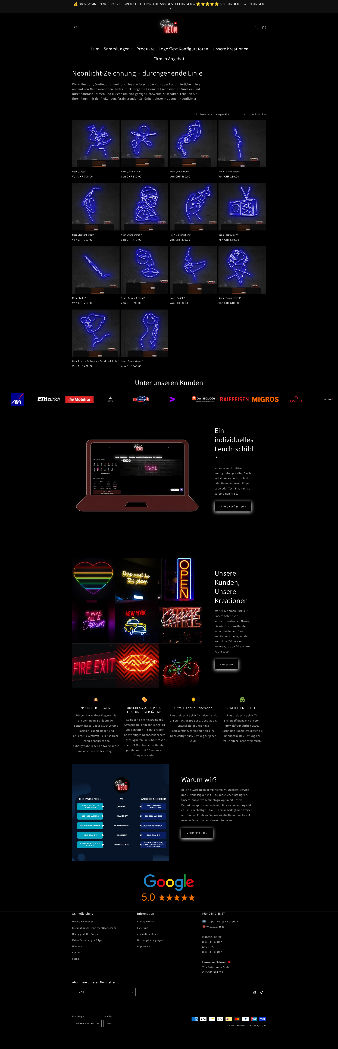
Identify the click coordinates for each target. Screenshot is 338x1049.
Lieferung (142, 927)
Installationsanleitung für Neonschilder (94, 927)
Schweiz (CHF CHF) (85, 1023)
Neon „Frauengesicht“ (229, 298)
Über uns (77, 946)
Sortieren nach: (204, 114)
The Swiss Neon (242, 1026)
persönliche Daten (147, 934)
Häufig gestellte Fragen (85, 934)
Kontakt (76, 952)
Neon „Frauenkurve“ (180, 171)
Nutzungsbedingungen (150, 940)
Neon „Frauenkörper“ (229, 171)
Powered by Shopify (257, 1026)
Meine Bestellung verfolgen (87, 940)
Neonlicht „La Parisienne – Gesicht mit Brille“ (95, 361)
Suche (75, 958)
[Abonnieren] (131, 992)
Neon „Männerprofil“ (131, 234)
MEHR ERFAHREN (197, 833)
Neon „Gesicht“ (177, 298)
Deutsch (111, 1023)
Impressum (143, 946)
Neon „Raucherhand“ (181, 234)
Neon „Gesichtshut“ (131, 171)
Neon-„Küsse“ (79, 171)
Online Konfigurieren (233, 506)
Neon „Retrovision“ (228, 234)
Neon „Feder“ (79, 298)
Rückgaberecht (145, 921)
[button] (76, 27)
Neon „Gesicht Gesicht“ (133, 298)
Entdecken (226, 664)
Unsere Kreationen (82, 921)
